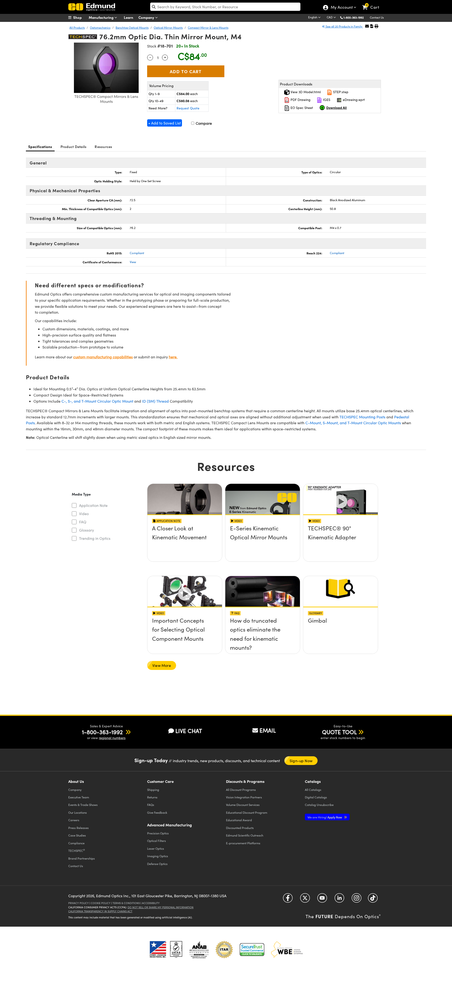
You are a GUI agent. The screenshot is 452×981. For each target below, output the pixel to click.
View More (161, 665)
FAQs (150, 805)
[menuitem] (80, 17)
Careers (73, 820)
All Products (77, 27)
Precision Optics (158, 833)
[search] (225, 7)
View (133, 262)
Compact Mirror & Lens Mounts (208, 27)
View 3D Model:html (305, 92)
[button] (355, 17)
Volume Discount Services (243, 805)
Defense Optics (157, 864)
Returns (152, 797)
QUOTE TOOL (339, 732)
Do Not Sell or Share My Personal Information (161, 907)
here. (173, 356)
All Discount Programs (241, 790)
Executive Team (78, 797)
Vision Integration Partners (244, 797)
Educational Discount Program (246, 812)
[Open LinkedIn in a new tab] (339, 899)
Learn (128, 17)
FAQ (82, 521)
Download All (336, 107)
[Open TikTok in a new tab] (373, 899)
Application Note (93, 505)
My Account (341, 8)
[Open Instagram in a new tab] (356, 899)
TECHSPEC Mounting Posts (362, 416)
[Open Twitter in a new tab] (305, 899)
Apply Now (325, 817)
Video (84, 513)
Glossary (86, 530)
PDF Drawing (300, 99)
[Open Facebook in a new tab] (288, 899)
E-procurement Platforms (243, 843)
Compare (203, 123)
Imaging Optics (157, 856)
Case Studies (77, 835)
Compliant (137, 253)
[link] (372, 3)
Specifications (40, 146)
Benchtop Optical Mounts (132, 27)
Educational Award (239, 820)
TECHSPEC (76, 850)
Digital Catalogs (316, 797)
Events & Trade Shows (83, 805)
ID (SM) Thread (155, 401)
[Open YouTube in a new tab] (322, 899)
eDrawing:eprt (353, 99)
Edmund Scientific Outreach (244, 835)
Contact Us (377, 17)
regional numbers (112, 738)
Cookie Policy (100, 903)
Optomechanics (100, 27)
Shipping (153, 790)
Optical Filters (156, 841)
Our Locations (77, 812)
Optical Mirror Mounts (168, 27)
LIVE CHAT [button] (188, 730)
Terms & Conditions (126, 903)
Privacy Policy (78, 903)
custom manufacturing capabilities (103, 356)
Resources (103, 146)
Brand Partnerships (81, 858)
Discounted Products (240, 828)
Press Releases (78, 828)
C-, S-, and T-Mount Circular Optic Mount (97, 401)
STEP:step (340, 92)
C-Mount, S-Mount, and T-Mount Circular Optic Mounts (353, 422)
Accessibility (151, 903)
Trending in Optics (94, 538)
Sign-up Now (301, 760)
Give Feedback (157, 812)
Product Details (74, 146)
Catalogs (313, 790)
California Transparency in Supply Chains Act (100, 911)
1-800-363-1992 (353, 17)
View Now (185, 541)
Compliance (76, 843)
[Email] (367, 26)
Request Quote (188, 108)
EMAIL (267, 730)
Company (146, 17)
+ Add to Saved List (164, 122)
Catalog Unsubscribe (319, 805)
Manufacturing (101, 17)
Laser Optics (155, 848)
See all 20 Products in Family (344, 26)
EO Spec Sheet (301, 107)
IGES (326, 99)
